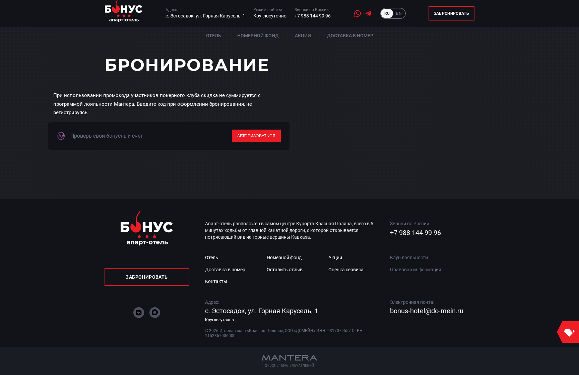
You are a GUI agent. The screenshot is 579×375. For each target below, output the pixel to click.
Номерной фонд (258, 35)
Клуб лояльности (409, 257)
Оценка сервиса (346, 269)
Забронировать (451, 13)
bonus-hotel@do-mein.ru (426, 311)
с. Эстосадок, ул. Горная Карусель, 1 (205, 15)
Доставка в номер (350, 35)
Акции (303, 35)
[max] (154, 312)
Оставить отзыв (285, 269)
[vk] (138, 312)
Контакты (216, 281)
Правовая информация (415, 269)
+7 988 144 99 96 (313, 15)
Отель (213, 35)
